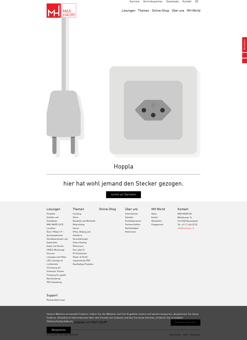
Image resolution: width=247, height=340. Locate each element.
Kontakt (183, 209)
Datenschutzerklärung (60, 321)
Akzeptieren (59, 330)
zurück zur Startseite (123, 194)
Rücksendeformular (56, 300)
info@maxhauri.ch (186, 228)
